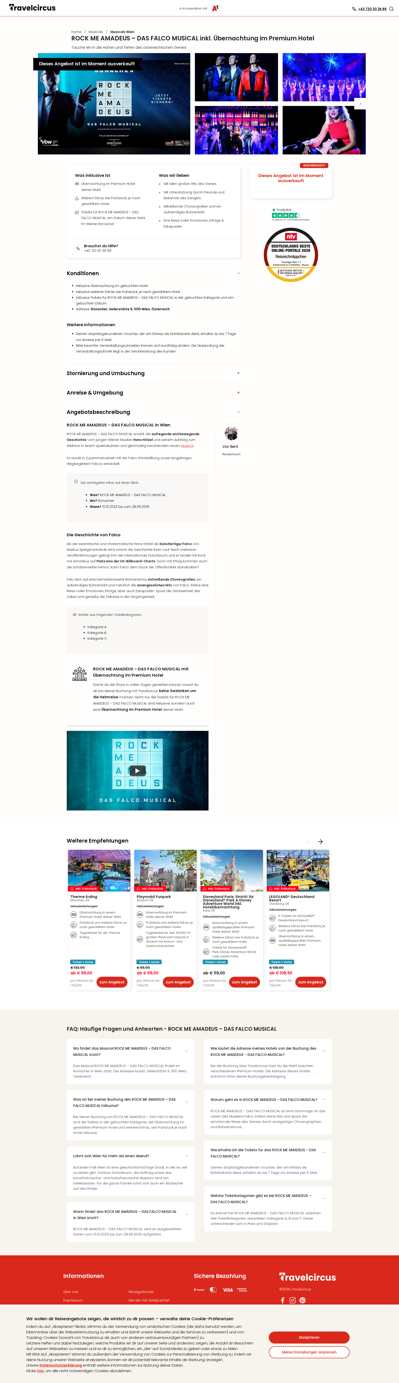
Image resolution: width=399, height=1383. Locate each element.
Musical (187, 445)
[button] (391, 9)
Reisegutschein (141, 1292)
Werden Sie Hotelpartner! (149, 1300)
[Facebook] (282, 1302)
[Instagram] (292, 1302)
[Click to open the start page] (307, 1280)
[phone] (79, 248)
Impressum (72, 1300)
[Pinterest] (302, 1302)
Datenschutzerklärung (60, 1365)
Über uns (70, 1292)
